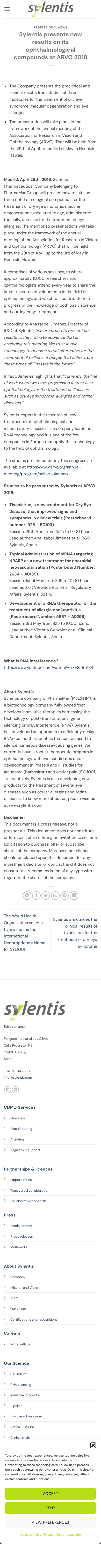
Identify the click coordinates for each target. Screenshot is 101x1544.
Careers (12, 1333)
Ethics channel (14, 1026)
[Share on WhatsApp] (27, 895)
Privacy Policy (54, 1535)
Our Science (16, 1363)
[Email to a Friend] (55, 895)
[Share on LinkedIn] (74, 895)
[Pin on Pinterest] (64, 895)
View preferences (50, 1522)
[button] (93, 1445)
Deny (51, 1508)
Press (10, 1215)
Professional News (50, 27)
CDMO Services (20, 1107)
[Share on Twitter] (45, 895)
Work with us (20, 1344)
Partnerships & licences (28, 1169)
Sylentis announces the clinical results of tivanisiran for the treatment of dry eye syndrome (75, 933)
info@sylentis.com (18, 1077)
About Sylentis (19, 1266)
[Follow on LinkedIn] (7, 1090)
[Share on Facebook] (36, 895)
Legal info (74, 1535)
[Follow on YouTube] (15, 1090)
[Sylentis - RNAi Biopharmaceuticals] (50, 9)
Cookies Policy (30, 1535)
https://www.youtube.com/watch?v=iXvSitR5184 (48, 667)
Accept (50, 1493)
